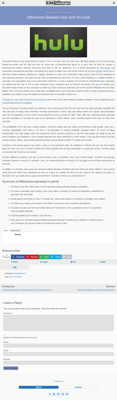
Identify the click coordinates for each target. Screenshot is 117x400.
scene (85, 207)
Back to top (59, 381)
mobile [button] (38, 387)
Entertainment (20, 273)
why (102, 80)
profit (33, 203)
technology (105, 67)
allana (18, 234)
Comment (7, 313)
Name (6, 342)
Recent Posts (15, 230)
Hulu (11, 276)
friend (20, 172)
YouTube (17, 276)
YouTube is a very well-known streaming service (24, 99)
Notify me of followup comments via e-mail (20, 337)
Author (6, 230)
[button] (50, 394)
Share (15, 262)
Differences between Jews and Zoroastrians (95, 290)
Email (6, 350)
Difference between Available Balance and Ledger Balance (28, 290)
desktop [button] (78, 387)
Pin (74, 262)
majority (98, 71)
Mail (103, 262)
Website (6, 359)
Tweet (45, 262)
